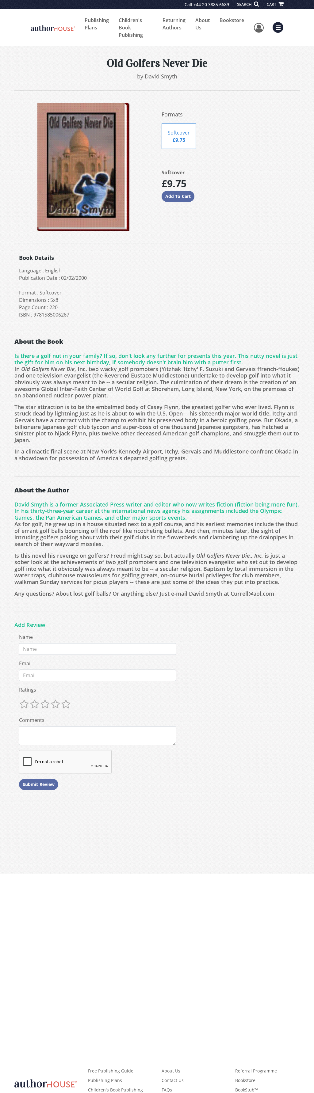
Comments (31, 720)
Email (25, 663)
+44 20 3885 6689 (211, 4)
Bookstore (232, 20)
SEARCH (245, 4)
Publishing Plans (97, 24)
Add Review (29, 625)
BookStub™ (246, 1090)
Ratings (27, 689)
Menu (280, 26)
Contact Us (173, 1080)
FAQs (167, 1090)
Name (26, 637)
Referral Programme (256, 1071)
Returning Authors (174, 24)
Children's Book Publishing (131, 27)
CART (272, 4)
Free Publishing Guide (110, 1071)
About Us (202, 24)
